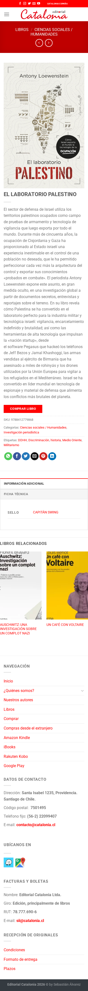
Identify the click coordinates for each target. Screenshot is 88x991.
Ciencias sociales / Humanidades (52, 32)
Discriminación (38, 440)
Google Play (14, 765)
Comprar (11, 718)
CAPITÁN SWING (45, 512)
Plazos (9, 968)
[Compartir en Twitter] (26, 456)
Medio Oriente (72, 440)
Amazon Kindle (17, 737)
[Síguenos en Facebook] (20, 3)
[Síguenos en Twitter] (29, 3)
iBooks (9, 747)
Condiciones (14, 950)
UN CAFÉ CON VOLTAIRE (65, 625)
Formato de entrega (20, 959)
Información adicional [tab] (24, 483)
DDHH (22, 440)
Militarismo (11, 445)
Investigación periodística (21, 432)
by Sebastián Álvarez (65, 984)
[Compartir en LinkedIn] (52, 456)
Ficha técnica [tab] (16, 494)
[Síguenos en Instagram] (24, 3)
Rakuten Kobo (16, 756)
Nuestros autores (18, 700)
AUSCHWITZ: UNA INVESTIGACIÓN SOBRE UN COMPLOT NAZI (18, 629)
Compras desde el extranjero (28, 728)
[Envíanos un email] (34, 3)
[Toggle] (82, 690)
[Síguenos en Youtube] (38, 3)
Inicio (8, 681)
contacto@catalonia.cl (35, 824)
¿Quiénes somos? (19, 690)
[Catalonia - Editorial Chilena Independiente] (44, 14)
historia (56, 440)
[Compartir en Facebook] (17, 456)
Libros (22, 29)
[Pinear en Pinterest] (43, 456)
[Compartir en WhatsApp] (8, 456)
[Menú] (7, 14)
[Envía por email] (35, 456)
